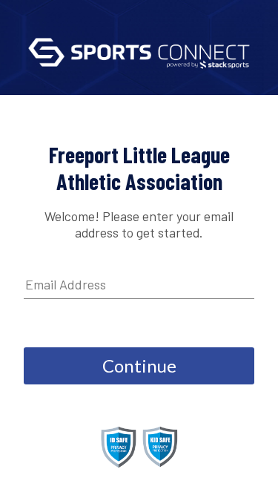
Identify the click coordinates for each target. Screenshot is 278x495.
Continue (139, 365)
